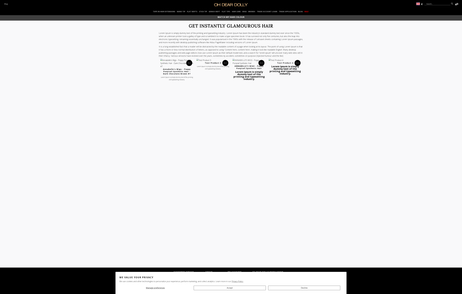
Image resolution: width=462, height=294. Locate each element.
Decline (304, 288)
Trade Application (287, 11)
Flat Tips (226, 11)
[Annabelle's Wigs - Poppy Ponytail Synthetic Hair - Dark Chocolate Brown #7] (176, 63)
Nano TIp (181, 11)
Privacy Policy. (237, 281)
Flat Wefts (192, 11)
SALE (306, 11)
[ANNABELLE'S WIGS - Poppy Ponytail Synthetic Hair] (249, 62)
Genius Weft (214, 11)
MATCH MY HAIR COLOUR (231, 17)
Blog (6, 4)
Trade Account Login (267, 11)
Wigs (244, 11)
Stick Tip (203, 11)
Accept (230, 288)
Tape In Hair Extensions (164, 11)
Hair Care (236, 11)
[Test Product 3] (213, 60)
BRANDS (251, 11)
